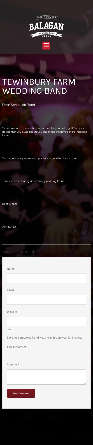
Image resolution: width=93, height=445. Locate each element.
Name (10, 268)
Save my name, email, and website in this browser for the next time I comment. (44, 342)
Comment (13, 364)
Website (12, 311)
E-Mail (10, 290)
